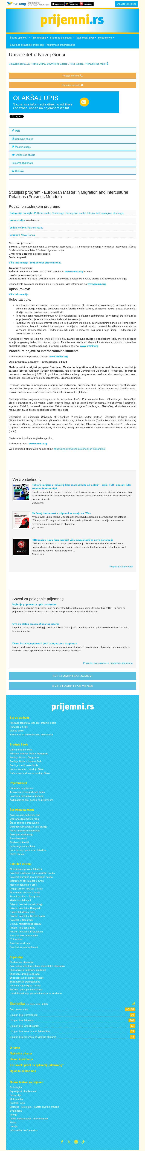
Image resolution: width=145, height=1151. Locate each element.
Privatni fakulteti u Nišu (22, 928)
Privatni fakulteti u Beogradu (25, 908)
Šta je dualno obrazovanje (24, 823)
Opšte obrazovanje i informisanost (29, 1118)
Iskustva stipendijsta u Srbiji (25, 985)
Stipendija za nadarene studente (28, 970)
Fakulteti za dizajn (20, 943)
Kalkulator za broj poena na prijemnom (31, 800)
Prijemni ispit (40, 38)
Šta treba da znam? (63, 38)
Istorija (13, 1115)
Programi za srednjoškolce (60, 44)
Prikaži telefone (71, 75)
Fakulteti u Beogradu (21, 920)
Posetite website (71, 85)
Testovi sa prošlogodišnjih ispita (27, 792)
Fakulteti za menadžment (24, 947)
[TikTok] (84, 1142)
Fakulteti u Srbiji (19, 727)
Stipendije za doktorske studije (27, 978)
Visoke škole (17, 731)
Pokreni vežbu (35, 227)
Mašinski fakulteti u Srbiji (23, 885)
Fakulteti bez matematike (24, 935)
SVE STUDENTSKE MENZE (72, 685)
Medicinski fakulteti (20, 900)
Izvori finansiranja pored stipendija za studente (36, 993)
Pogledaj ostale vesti (121, 566)
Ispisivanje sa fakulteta (22, 846)
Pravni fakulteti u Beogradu (25, 896)
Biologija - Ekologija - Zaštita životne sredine (34, 1107)
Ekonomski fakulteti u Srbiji (25, 892)
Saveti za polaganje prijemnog (27, 44)
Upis (17, 130)
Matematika (16, 1099)
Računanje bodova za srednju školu (30, 773)
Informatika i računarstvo (23, 1130)
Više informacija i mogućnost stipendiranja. (35, 262)
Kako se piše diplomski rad (25, 815)
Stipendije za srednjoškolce (25, 982)
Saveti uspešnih (18, 838)
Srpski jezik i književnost (23, 1091)
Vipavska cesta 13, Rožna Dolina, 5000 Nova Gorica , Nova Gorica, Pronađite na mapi (57, 63)
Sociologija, (59, 213)
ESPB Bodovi (17, 854)
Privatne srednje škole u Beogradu (29, 753)
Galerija (19, 171)
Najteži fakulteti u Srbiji (22, 912)
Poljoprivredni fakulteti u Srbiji (26, 889)
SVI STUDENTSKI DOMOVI (72, 675)
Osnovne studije (23, 138)
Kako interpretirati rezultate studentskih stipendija (37, 966)
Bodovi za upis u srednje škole (27, 769)
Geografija (15, 1095)
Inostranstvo (106, 38)
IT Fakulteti (16, 939)
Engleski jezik (17, 1103)
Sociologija (16, 1111)
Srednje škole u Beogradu (24, 757)
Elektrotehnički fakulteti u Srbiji (27, 881)
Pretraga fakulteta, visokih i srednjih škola (33, 723)
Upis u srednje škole (21, 750)
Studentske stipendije (22, 962)
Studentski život (86, 38)
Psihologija (16, 1087)
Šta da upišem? (20, 38)
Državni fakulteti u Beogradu (25, 924)
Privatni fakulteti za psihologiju (26, 904)
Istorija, (91, 213)
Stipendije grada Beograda (25, 974)
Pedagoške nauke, (76, 213)
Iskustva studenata (22, 163)
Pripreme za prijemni (21, 788)
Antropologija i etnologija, (110, 213)
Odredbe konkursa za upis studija (28, 827)
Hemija (14, 1126)
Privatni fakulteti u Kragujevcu (26, 931)
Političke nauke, (43, 213)
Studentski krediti (19, 842)
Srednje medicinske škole (24, 765)
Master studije (22, 146)
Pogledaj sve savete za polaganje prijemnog (108, 663)
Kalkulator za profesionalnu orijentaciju (31, 734)
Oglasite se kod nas (126, 4)
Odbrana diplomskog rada (24, 819)
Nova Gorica (28, 234)
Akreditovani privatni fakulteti (26, 869)
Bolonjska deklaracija (21, 834)
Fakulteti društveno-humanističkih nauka (32, 873)
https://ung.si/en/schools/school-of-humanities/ (80, 448)
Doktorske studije (25, 155)
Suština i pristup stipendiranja (26, 989)
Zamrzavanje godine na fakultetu (28, 850)
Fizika (13, 1122)
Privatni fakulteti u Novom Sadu (27, 916)
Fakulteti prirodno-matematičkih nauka (31, 877)
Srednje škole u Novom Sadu (26, 761)
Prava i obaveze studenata (25, 830)
